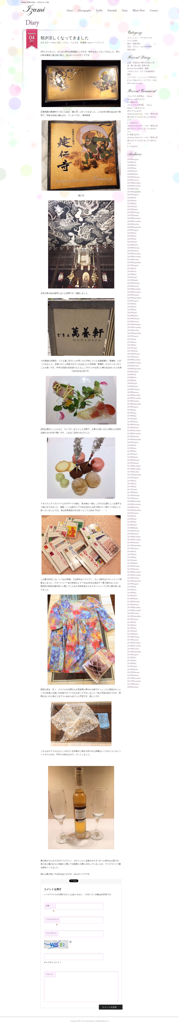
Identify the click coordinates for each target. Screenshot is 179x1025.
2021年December (134, 324)
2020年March (132, 386)
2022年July (131, 303)
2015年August (132, 548)
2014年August (132, 583)
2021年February (133, 354)
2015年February (133, 566)
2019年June (131, 413)
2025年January (133, 215)
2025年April (132, 206)
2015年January (133, 569)
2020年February (133, 389)
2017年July (131, 480)
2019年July (131, 410)
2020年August (132, 371)
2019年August (132, 407)
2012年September (134, 651)
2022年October (133, 295)
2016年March (132, 528)
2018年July (131, 445)
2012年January (133, 675)
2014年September (134, 581)
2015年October (133, 542)
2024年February (133, 247)
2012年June (131, 660)
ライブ (130, 40)
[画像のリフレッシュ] (70, 941)
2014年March (132, 598)
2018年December (134, 430)
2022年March (132, 315)
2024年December (134, 218)
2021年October (133, 330)
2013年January (133, 639)
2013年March (132, 634)
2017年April (132, 489)
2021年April (132, 348)
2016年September (134, 510)
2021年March (132, 351)
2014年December (134, 572)
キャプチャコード (52, 962)
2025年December (134, 183)
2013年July (131, 622)
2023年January (133, 286)
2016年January (133, 533)
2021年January (133, 356)
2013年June (131, 625)
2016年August (132, 513)
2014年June (131, 589)
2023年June (131, 271)
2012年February (133, 672)
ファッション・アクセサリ (138, 37)
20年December (133, 687)
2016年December (134, 501)
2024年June (131, 236)
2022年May (131, 309)
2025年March (132, 209)
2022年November (134, 292)
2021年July (131, 339)
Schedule (112, 10)
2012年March (132, 669)
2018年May (131, 451)
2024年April (132, 241)
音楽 (129, 49)
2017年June (131, 483)
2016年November (134, 504)
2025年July (131, 197)
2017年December (134, 466)
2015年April (132, 560)
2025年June (131, 200)
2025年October (133, 188)
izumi (89, 42)
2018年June (131, 448)
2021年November (134, 327)
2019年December (134, 395)
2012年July (131, 657)
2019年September (134, 404)
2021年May (131, 345)
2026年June (131, 165)
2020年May (131, 380)
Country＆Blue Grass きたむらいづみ (35, 2)
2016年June (131, 519)
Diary (125, 10)
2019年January (133, 427)
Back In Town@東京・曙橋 (138, 68)
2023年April (132, 277)
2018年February (133, 460)
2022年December (134, 289)
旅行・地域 (131, 43)
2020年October (133, 365)
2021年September (134, 333)
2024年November (134, 221)
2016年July (131, 516)
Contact (154, 10)
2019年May (131, 415)
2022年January (133, 321)
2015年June (131, 554)
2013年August (132, 619)
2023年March (132, 280)
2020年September (134, 368)
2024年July (131, 233)
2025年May (131, 203)
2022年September (134, 298)
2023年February (133, 283)
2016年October (133, 507)
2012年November (134, 645)
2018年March (132, 457)
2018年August (132, 442)
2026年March (132, 174)
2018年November (134, 433)
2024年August (132, 230)
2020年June (131, 377)
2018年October (133, 436)
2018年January (133, 463)
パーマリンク (98, 42)
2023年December (134, 253)
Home (70, 10)
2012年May (131, 663)
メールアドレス (52, 920)
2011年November (134, 681)
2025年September (134, 191)
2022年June (131, 306)
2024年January (133, 250)
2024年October (133, 224)
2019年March (132, 421)
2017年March (132, 492)
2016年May (131, 522)
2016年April (132, 524)
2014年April (132, 595)
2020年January (133, 392)
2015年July (131, 551)
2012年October (133, 648)
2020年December (134, 359)
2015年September (134, 545)
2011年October (133, 684)
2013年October (133, 613)
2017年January (133, 498)
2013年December (134, 607)
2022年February (133, 318)
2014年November (134, 575)
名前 (50, 906)
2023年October (133, 259)
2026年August (132, 159)
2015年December (134, 536)
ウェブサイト (51, 933)
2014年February (133, 601)
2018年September (134, 439)
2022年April (132, 312)
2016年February (133, 530)
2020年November (134, 362)
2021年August (132, 336)
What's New (138, 10)
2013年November (134, 610)
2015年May (131, 557)
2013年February (133, 637)
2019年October (133, 401)
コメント (49, 974)
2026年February (133, 177)
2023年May (131, 274)
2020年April (132, 383)
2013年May (131, 628)
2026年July (131, 162)
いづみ (130, 122)
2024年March (132, 245)
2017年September (134, 474)
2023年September (134, 262)
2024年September (134, 227)
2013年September (134, 616)
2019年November (134, 398)
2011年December (134, 678)
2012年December (134, 642)
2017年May (131, 486)
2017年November (134, 468)
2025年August (132, 194)
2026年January (133, 180)
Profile (99, 10)
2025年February (133, 212)
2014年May (131, 592)
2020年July (131, 374)
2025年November (134, 185)
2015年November (134, 539)
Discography (84, 10)
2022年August (132, 300)
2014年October (133, 578)
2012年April (132, 666)
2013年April (132, 631)
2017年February (133, 495)
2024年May (131, 239)
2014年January (133, 604)
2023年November (134, 256)
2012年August (132, 654)
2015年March (132, 563)
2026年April (132, 171)
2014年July (131, 586)
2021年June (131, 342)
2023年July (131, 268)
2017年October (133, 471)
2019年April (132, 418)
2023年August (132, 265)
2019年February (133, 424)
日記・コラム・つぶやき (67, 42)
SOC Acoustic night (134, 83)
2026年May (131, 168)
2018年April (132, 454)
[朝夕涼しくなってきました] (81, 83)
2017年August (132, 477)
